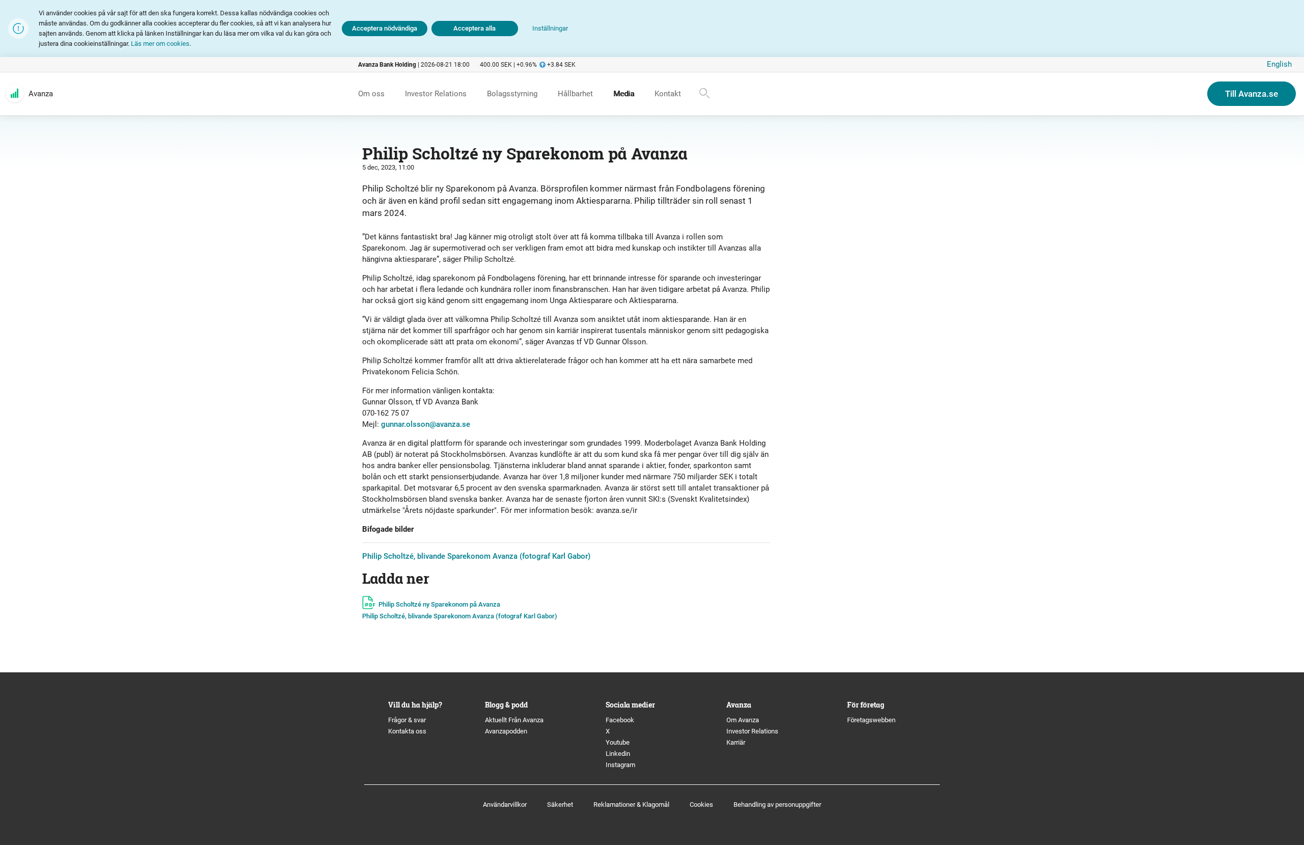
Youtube (618, 742)
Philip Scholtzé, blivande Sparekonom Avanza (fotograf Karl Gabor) (476, 556)
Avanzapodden (506, 731)
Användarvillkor (505, 804)
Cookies (701, 804)
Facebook (620, 720)
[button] (550, 29)
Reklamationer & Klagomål (631, 804)
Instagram (620, 765)
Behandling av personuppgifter (777, 804)
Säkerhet (560, 804)
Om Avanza (742, 720)
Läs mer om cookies (160, 43)
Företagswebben (872, 720)
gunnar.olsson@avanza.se (425, 424)
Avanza (41, 93)
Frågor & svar (407, 720)
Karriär (735, 742)
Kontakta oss (407, 731)
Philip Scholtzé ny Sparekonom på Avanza (439, 604)
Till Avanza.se (1251, 94)
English (1279, 64)
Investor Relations (752, 731)
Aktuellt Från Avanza (514, 720)
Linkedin (618, 753)
